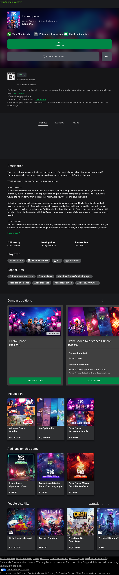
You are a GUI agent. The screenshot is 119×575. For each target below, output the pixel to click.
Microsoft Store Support (79, 562)
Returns (97, 562)
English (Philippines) (11, 565)
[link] (21, 419)
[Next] (108, 300)
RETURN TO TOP (35, 380)
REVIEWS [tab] (59, 122)
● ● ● (106, 56)
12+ (20, 75)
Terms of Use (74, 573)
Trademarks (88, 573)
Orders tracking (109, 562)
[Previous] (102, 300)
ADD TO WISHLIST (55, 56)
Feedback (90, 558)
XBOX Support (76, 558)
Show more (12, 232)
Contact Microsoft (37, 573)
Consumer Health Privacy (13, 573)
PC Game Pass (7, 558)
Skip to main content (11, 1)
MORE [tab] (76, 122)
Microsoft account (55, 562)
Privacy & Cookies (57, 573)
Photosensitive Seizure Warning (28, 562)
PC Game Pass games (27, 558)
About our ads (102, 573)
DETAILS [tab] (43, 122)
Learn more (18, 93)
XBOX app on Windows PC (54, 558)
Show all (94, 503)
